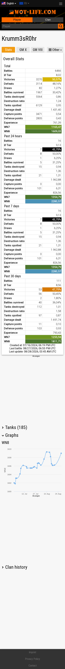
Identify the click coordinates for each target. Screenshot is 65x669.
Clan (48, 19)
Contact (32, 665)
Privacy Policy (32, 659)
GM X (23, 50)
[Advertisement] (32, 389)
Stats (8, 50)
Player (17, 19)
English (10, 3)
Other (56, 50)
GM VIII (37, 50)
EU (25, 3)
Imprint (32, 652)
